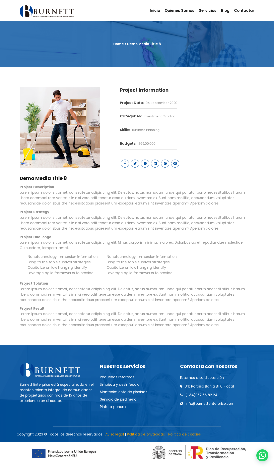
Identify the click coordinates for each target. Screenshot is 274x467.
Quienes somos (179, 10)
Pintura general (113, 406)
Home (118, 44)
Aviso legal (114, 434)
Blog (225, 10)
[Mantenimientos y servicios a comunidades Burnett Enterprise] (47, 11)
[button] (262, 455)
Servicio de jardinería (118, 399)
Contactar (244, 10)
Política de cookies (184, 434)
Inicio (155, 10)
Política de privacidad (146, 434)
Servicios (207, 10)
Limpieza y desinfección (121, 384)
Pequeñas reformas (117, 377)
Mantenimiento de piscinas (123, 392)
